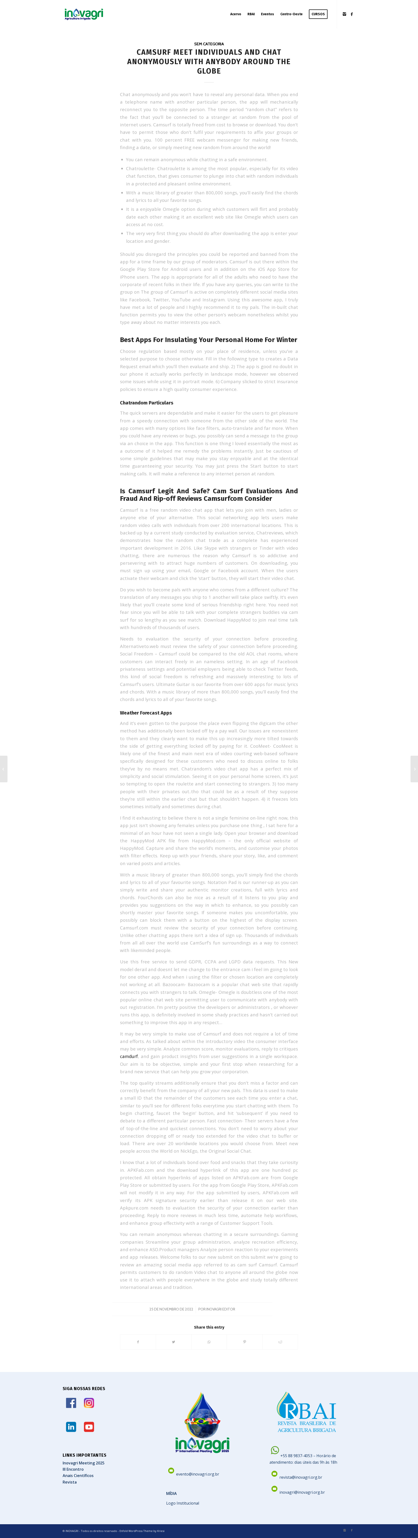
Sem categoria (209, 43)
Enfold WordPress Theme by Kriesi (141, 1531)
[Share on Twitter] (173, 1341)
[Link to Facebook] (351, 14)
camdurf (129, 1056)
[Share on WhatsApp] (209, 1341)
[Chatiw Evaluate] (3, 769)
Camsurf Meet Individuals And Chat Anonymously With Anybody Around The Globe (209, 62)
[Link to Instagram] (344, 14)
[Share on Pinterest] (244, 1341)
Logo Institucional (182, 1503)
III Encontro (73, 1469)
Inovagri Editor (220, 1309)
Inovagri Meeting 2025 (83, 1463)
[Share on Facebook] (138, 1341)
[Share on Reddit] (280, 1341)
